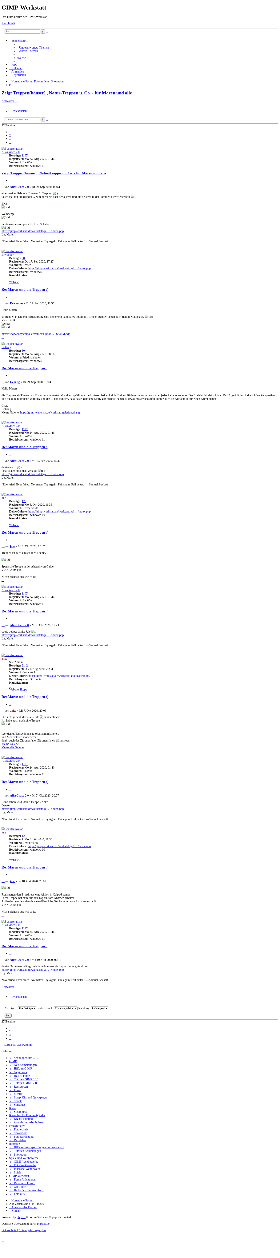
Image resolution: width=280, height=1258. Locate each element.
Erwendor (8, 254)
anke (4, 658)
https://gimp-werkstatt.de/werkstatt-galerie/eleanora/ (59, 675)
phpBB (21, 1217)
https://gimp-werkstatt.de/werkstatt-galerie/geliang (50, 412)
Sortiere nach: (45, 1008)
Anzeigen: (11, 1008)
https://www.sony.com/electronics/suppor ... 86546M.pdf (36, 333)
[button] (10, 142)
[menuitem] (33, 47)
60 (23, 258)
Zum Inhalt (8, 23)
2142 (25, 665)
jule (4, 497)
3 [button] (10, 138)
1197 (25, 155)
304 (24, 350)
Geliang (6, 347)
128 (24, 501)
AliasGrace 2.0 (11, 152)
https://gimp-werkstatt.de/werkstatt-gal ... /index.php (33, 231)
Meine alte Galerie (13, 747)
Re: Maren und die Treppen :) (25, 289)
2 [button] (10, 135)
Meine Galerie (10, 744)
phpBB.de (43, 1223)
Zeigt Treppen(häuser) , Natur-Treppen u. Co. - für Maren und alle (67, 92)
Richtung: (84, 1008)
